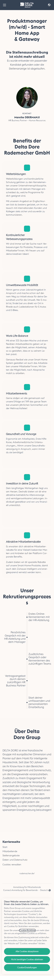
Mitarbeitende (10, 851)
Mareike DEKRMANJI (27, 117)
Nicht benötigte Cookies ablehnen (27, 959)
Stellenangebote (11, 855)
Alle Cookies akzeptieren (27, 951)
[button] (49, 5)
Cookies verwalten (12, 864)
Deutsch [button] (45, 890)
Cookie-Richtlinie (27, 930)
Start (5, 847)
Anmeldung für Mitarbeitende (27, 887)
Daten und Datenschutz (15, 860)
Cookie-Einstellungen (27, 968)
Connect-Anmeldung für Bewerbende (20, 890)
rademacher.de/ (27, 873)
